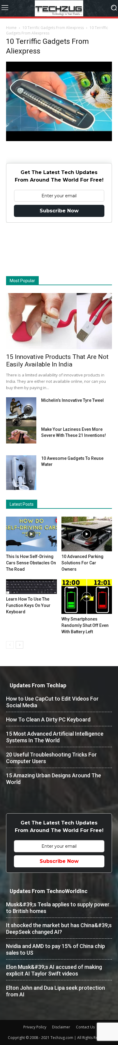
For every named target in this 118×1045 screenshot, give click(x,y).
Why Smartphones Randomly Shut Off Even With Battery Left (85, 625)
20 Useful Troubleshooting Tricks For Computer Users (51, 757)
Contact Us (85, 1027)
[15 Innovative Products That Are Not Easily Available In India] (59, 321)
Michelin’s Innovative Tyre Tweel (72, 400)
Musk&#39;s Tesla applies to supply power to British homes (58, 907)
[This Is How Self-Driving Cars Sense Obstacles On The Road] (31, 534)
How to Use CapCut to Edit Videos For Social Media (52, 701)
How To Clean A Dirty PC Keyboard (48, 719)
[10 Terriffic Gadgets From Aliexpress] (59, 139)
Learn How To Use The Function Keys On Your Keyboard (28, 605)
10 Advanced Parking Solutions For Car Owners (82, 563)
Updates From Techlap (38, 685)
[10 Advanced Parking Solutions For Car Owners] (86, 534)
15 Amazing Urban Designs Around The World (53, 778)
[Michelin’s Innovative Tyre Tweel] (21, 413)
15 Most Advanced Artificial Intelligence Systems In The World (54, 737)
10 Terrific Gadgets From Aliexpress (53, 27)
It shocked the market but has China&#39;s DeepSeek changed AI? (59, 928)
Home (11, 27)
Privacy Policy (34, 1027)
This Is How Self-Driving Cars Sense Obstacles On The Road (31, 563)
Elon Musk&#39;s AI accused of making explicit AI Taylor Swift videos (54, 970)
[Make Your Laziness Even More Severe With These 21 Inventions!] (21, 434)
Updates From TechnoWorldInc (48, 891)
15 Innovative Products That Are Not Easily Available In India (57, 360)
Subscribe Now (59, 211)
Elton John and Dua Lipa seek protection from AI (55, 991)
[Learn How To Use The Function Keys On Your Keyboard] (31, 586)
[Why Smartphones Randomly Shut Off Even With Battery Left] (86, 596)
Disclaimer (61, 1027)
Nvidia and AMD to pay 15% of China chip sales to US (55, 949)
